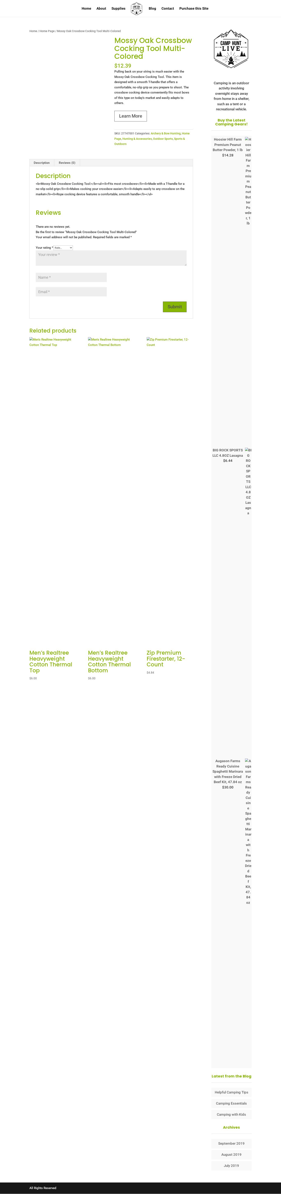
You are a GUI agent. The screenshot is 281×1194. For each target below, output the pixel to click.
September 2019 (231, 1143)
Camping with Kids (231, 1114)
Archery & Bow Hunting (166, 133)
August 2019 (231, 1154)
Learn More (130, 116)
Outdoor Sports (163, 138)
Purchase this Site (193, 8)
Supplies (118, 8)
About (101, 8)
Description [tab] (42, 163)
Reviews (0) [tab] (67, 163)
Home (86, 8)
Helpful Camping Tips (231, 1092)
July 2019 (231, 1166)
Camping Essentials (231, 1103)
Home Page (47, 31)
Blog (152, 8)
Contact (167, 8)
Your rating (44, 248)
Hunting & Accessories (137, 138)
